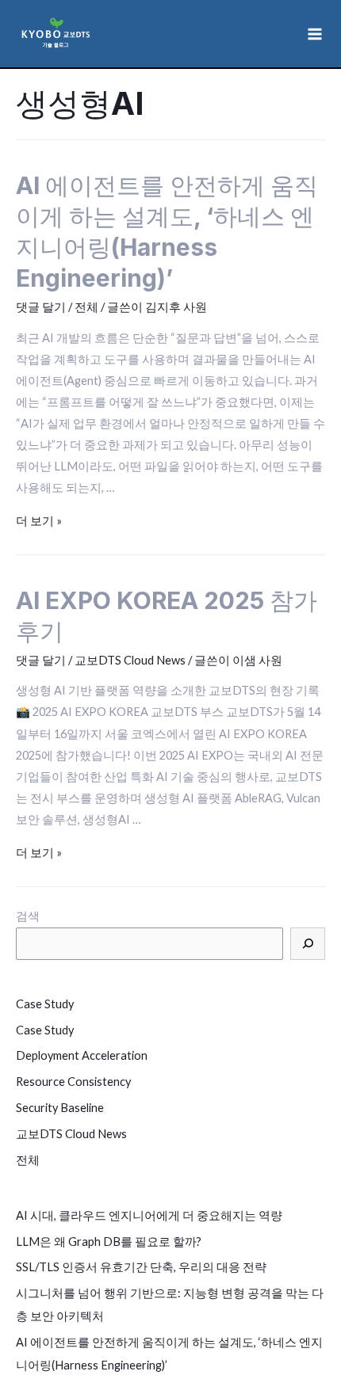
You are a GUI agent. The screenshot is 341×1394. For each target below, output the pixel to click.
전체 (86, 307)
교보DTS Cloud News (130, 660)
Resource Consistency (73, 1081)
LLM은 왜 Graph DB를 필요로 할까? (108, 1241)
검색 (28, 916)
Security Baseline (60, 1107)
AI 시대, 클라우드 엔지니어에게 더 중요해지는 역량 (149, 1215)
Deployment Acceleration (82, 1055)
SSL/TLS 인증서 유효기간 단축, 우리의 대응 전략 (141, 1267)
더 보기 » (39, 521)
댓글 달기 (41, 307)
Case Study (45, 1004)
